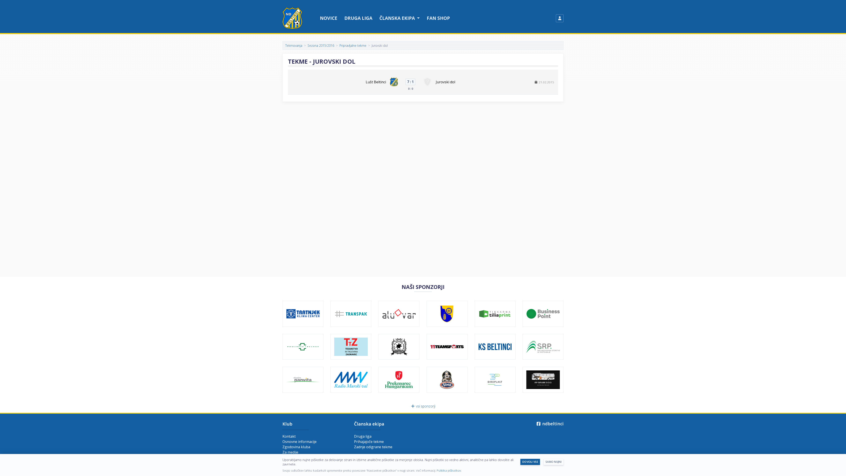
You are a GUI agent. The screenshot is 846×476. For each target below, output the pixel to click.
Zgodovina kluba (296, 446)
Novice (328, 18)
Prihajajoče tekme (369, 441)
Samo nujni (553, 462)
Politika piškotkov (449, 470)
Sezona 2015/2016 (321, 45)
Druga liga (358, 18)
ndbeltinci (552, 424)
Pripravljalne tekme (353, 45)
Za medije (290, 452)
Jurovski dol (445, 82)
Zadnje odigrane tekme (373, 446)
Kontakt (289, 436)
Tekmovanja (293, 45)
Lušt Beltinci (376, 82)
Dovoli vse (530, 462)
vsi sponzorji (425, 406)
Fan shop (438, 18)
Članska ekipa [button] (397, 18)
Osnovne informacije (299, 441)
